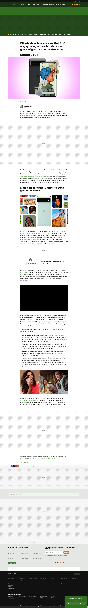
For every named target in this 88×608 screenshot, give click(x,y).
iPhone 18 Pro (43, 34)
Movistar (10, 551)
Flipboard (72, 4)
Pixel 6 (24, 113)
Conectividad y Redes (37, 558)
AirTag (49, 34)
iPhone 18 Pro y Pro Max (43, 542)
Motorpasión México (53, 597)
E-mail (37, 55)
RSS (61, 563)
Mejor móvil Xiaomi (58, 542)
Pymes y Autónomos (74, 582)
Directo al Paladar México (43, 597)
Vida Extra (21, 581)
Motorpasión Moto (54, 581)
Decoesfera (63, 581)
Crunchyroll (69, 34)
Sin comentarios (25, 54)
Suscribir (66, 552)
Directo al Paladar (43, 580)
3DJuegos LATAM (22, 596)
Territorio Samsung (37, 553)
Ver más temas (12, 563)
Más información (53, 606)
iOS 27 (51, 542)
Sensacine (31, 580)
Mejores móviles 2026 (21, 542)
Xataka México (11, 596)
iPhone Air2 (66, 542)
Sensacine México (33, 596)
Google (35, 466)
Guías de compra (24, 553)
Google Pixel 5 (30, 320)
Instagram (75, 4)
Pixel (31, 466)
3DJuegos (21, 580)
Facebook (31, 55)
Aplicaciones (11, 553)
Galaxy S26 (24, 34)
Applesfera (10, 583)
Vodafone (30, 34)
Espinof (30, 581)
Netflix (60, 34)
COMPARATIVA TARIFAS (48, 4)
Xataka (9, 580)
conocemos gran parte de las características (34, 176)
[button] (28, 106)
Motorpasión (53, 580)
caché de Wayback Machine (48, 459)
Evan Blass (23, 272)
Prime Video (54, 34)
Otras (26, 466)
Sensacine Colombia (31, 599)
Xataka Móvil (10, 581)
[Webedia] (77, 1)
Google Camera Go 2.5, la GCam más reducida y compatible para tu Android (53, 262)
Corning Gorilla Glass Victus (29, 400)
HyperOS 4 (36, 34)
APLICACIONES (36, 4)
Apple (22, 551)
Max (64, 34)
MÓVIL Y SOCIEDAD (25, 4)
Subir (76, 574)
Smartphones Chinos (25, 558)
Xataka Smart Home (11, 586)
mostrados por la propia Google (30, 115)
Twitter (79, 4)
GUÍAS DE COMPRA (60, 4)
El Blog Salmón (75, 580)
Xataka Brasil (11, 598)
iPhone (34, 555)
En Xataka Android (44, 259)
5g (21, 555)
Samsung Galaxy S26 (32, 542)
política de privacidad (62, 555)
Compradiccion (64, 583)
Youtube (77, 4)
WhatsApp (10, 558)
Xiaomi (34, 551)
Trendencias (63, 580)
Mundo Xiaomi (11, 588)
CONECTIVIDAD (15, 4)
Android (10, 555)
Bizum (19, 34)
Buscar (77, 569)
